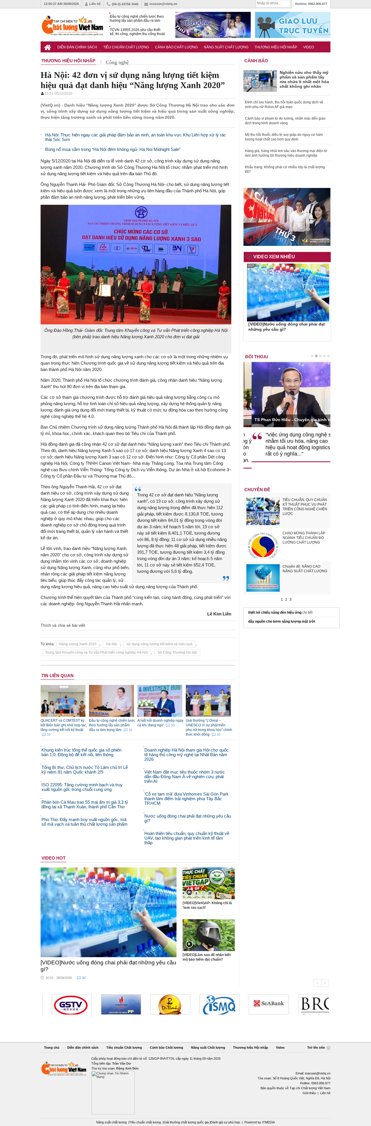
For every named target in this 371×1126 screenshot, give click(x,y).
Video (308, 47)
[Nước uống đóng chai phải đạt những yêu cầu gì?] (109, 912)
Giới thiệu (309, 1093)
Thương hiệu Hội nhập (275, 47)
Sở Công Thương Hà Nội (177, 652)
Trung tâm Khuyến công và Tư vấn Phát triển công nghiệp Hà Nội (96, 652)
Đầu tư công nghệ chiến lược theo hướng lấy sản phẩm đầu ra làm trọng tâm (137, 18)
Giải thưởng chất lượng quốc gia (186, 1122)
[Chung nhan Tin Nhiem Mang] (185, 1085)
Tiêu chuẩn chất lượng (145, 1122)
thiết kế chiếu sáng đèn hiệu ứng (274, 612)
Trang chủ (51, 1047)
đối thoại (256, 356)
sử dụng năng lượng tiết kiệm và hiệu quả (159, 644)
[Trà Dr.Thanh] (161, 1004)
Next (325, 983)
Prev (317, 983)
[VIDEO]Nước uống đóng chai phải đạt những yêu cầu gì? (108, 965)
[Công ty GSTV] (62, 1004)
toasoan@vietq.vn (163, 4)
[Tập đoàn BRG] (308, 1004)
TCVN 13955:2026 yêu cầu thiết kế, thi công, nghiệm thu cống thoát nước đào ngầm (137, 32)
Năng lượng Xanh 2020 (78, 644)
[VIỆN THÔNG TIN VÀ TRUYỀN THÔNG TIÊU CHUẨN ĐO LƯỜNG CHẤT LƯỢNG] (210, 1004)
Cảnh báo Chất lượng (176, 47)
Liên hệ (95, 4)
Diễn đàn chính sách (77, 47)
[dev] (111, 1004)
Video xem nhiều (274, 256)
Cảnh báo (256, 60)
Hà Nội (111, 644)
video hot (53, 858)
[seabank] (259, 1004)
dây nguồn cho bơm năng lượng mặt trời (281, 621)
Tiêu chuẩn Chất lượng (126, 47)
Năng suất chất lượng (111, 1122)
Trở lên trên (316, 1047)
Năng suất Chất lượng (226, 47)
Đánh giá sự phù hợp (225, 1122)
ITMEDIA (268, 1122)
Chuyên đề (257, 489)
